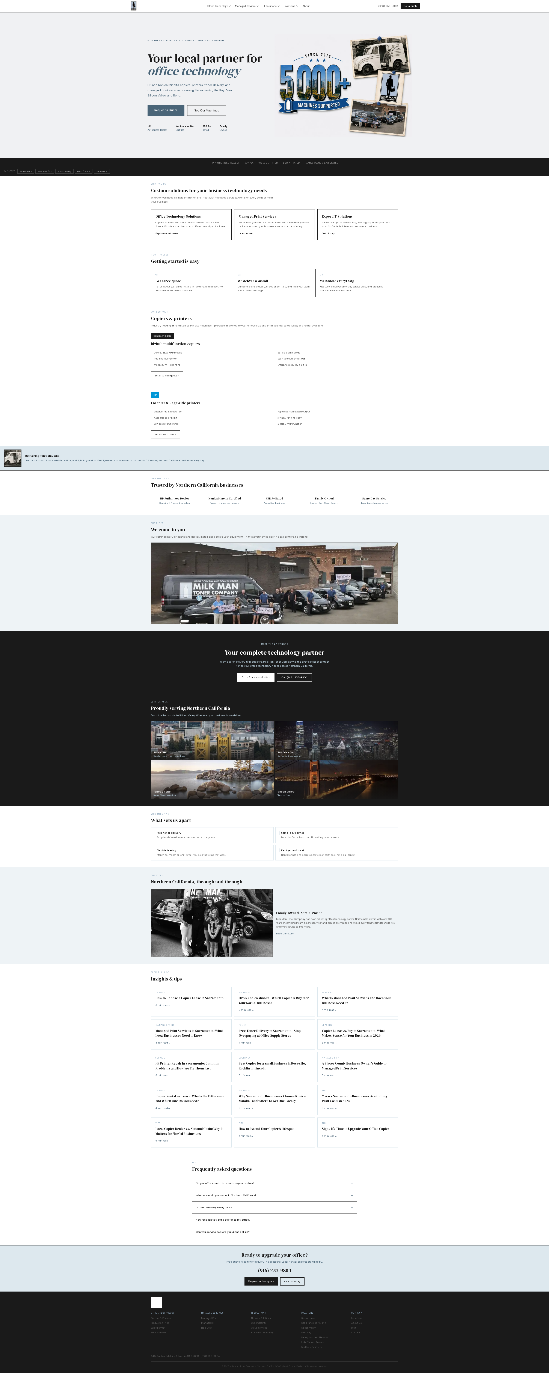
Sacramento (308, 1318)
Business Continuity (262, 1332)
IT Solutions (270, 6)
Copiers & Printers (161, 1318)
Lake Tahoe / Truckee (312, 1342)
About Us (356, 1322)
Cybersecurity (258, 1322)
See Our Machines (206, 110)
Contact (355, 1332)
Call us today (292, 1281)
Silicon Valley (308, 1327)
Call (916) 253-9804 (294, 677)
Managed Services (245, 6)
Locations (289, 6)
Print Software (158, 1332)
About (306, 6)
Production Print (160, 1322)
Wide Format (158, 1327)
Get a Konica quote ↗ (167, 375)
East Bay (306, 1332)
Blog (353, 1327)
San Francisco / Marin (313, 1322)
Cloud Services (259, 1327)
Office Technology (217, 6)
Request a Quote (166, 110)
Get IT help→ (330, 233)
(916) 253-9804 (388, 6)
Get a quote (410, 6)
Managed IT (207, 1322)
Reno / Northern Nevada (314, 1337)
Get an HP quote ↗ (165, 434)
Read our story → (286, 933)
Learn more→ (247, 233)
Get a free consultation (255, 677)
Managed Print (209, 1318)
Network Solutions (261, 1318)
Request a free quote (261, 1281)
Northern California (312, 1347)
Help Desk (206, 1327)
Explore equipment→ (168, 233)
